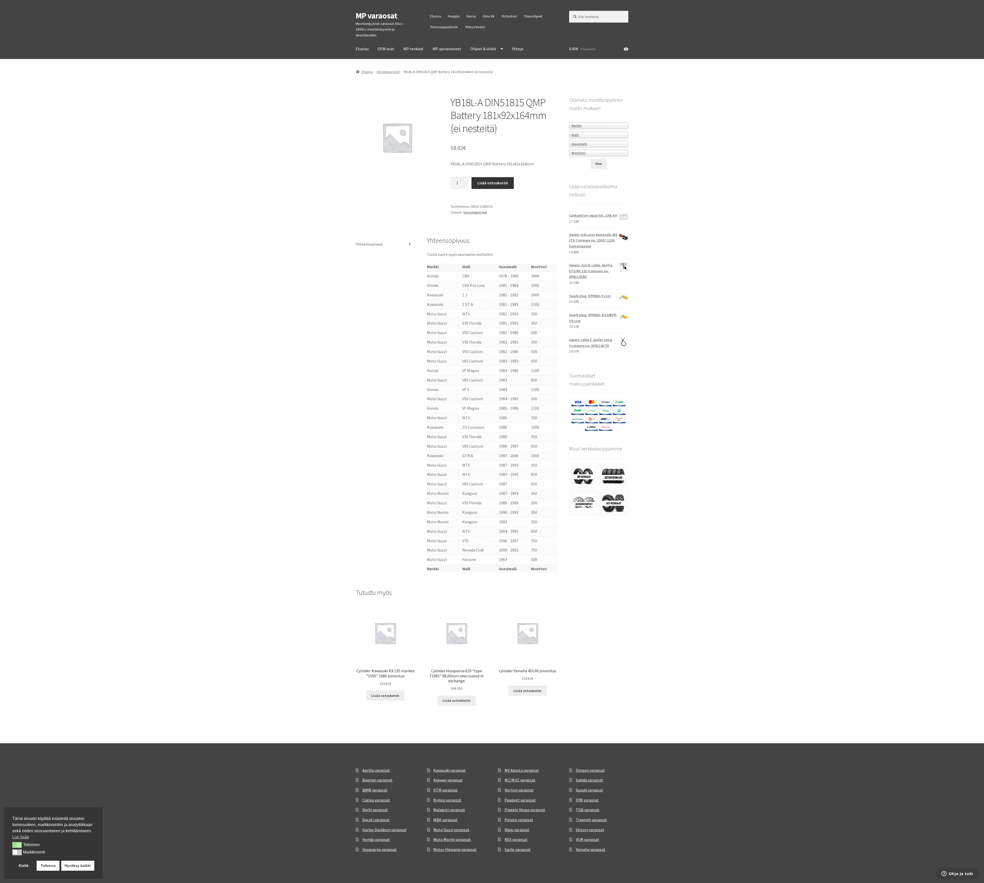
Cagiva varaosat (376, 799)
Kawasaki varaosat (449, 770)
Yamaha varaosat (591, 849)
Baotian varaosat (377, 779)
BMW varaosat (374, 789)
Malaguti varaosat (449, 809)
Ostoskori (509, 16)
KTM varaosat (445, 789)
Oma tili (488, 16)
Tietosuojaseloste (444, 27)
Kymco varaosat (447, 799)
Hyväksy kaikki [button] (78, 866)
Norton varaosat (519, 789)
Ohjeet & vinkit (483, 48)
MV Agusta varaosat (522, 770)
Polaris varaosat (519, 819)
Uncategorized (388, 71)
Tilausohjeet (533, 16)
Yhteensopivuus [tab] (369, 244)
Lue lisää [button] (20, 837)
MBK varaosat (445, 819)
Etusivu (435, 16)
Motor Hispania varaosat (455, 849)
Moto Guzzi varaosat (451, 829)
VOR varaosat (587, 839)
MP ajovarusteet (447, 48)
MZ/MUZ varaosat (520, 779)
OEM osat (385, 48)
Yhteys (518, 48)
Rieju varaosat (517, 829)
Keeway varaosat (448, 779)
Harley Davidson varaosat (384, 829)
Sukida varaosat (589, 779)
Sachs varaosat (518, 849)
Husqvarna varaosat (379, 849)
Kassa (471, 16)
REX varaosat (516, 839)
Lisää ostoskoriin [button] (385, 695)
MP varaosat (376, 16)
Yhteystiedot (475, 27)
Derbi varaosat (375, 809)
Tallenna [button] (48, 866)
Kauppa (453, 16)
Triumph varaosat (591, 819)
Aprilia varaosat (376, 770)
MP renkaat (413, 48)
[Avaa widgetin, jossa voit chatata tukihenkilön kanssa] (957, 874)
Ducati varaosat (376, 819)
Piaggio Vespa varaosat (525, 809)
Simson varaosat (590, 770)
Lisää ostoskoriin (492, 182)
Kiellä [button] (23, 866)
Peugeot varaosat (520, 799)
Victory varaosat (590, 829)
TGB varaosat (588, 809)
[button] (17, 845)
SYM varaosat (587, 799)
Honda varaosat (376, 839)
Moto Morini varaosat (452, 839)
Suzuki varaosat (589, 789)
